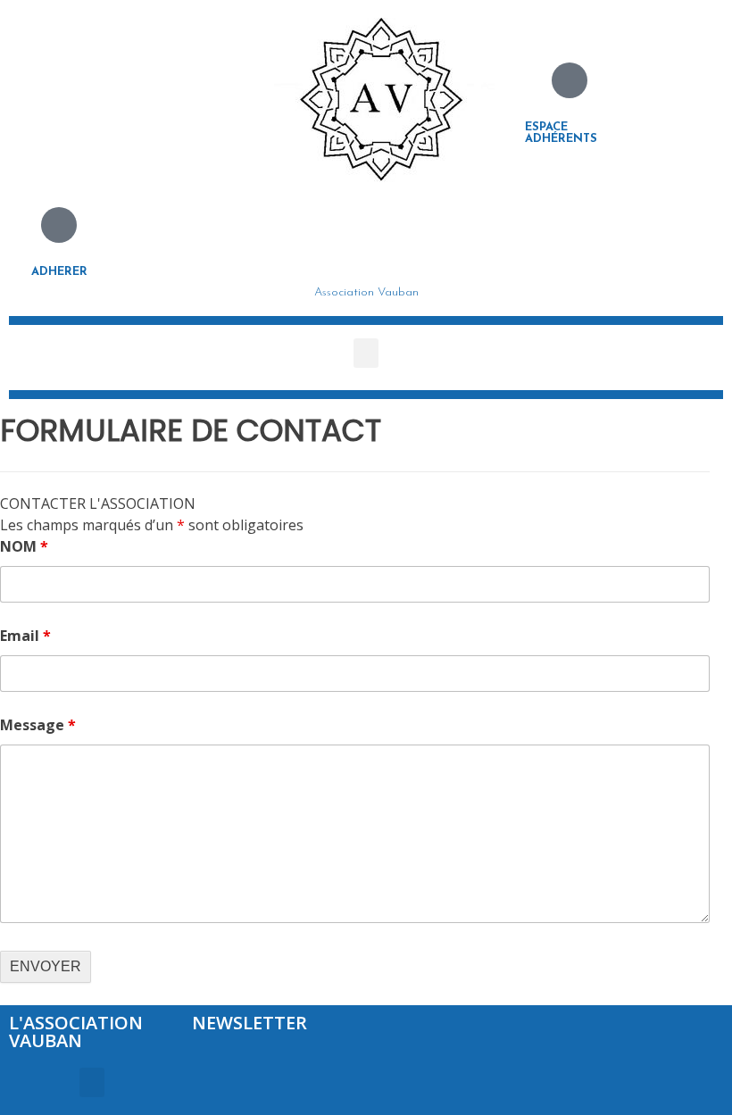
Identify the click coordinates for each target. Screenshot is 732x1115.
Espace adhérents (561, 133)
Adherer (59, 272)
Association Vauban (366, 292)
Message (38, 725)
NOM (24, 546)
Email (25, 635)
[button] (366, 353)
